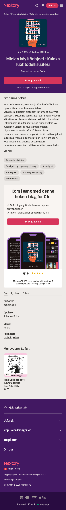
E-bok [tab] (26, 293)
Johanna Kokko (12, 316)
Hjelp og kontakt (18, 407)
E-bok (16, 337)
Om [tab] (6, 293)
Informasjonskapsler (13, 479)
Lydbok (8, 337)
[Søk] (37, 5)
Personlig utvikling (19, 14)
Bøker (6, 14)
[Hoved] (61, 5)
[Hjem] (19, 5)
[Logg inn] (43, 5)
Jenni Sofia (39, 71)
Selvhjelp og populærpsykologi (44, 14)
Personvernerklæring (28, 474)
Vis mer (8, 150)
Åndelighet (48, 166)
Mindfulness (12, 178)
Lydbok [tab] (15, 293)
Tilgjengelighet (10, 474)
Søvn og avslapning (32, 172)
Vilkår (42, 474)
